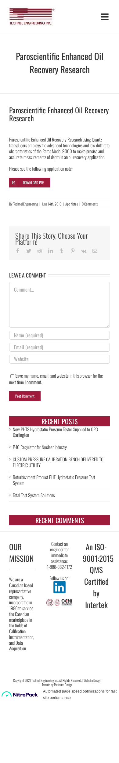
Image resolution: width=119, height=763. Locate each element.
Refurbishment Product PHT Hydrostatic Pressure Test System (54, 480)
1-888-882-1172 (59, 566)
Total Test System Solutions (34, 495)
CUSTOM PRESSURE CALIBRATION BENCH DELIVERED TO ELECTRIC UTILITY (58, 462)
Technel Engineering (25, 203)
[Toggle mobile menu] (105, 16)
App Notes (71, 203)
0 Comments (90, 203)
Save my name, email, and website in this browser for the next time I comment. (56, 378)
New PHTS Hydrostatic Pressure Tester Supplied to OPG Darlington (55, 432)
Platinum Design (63, 684)
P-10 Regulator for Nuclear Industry (40, 447)
